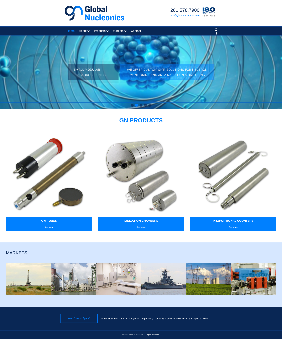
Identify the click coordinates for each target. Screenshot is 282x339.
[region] (141, 72)
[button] (132, 105)
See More (48, 227)
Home (71, 30)
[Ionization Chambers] (141, 174)
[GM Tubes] (49, 174)
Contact (136, 30)
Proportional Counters (233, 220)
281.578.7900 (184, 10)
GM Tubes (49, 220)
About (83, 30)
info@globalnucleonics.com (185, 15)
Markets (118, 30)
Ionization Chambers (141, 220)
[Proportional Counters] (233, 174)
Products (100, 30)
